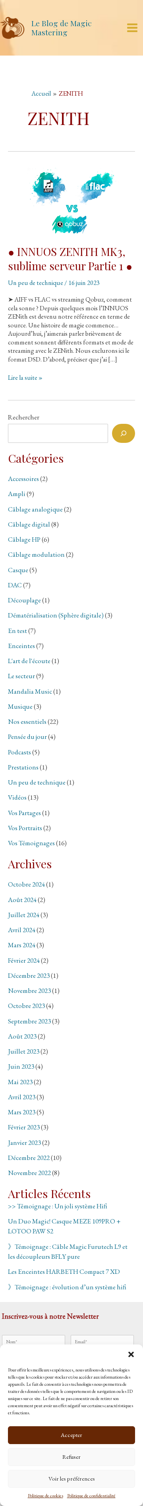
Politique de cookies (45, 1496)
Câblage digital (29, 524)
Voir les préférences (71, 1478)
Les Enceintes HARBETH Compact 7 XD (64, 1271)
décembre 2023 (29, 975)
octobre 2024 (26, 884)
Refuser (71, 1456)
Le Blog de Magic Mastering (61, 27)
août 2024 (22, 899)
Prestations (23, 767)
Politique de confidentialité (91, 1496)
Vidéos (17, 797)
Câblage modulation (36, 554)
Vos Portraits (25, 827)
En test (17, 630)
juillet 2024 (23, 914)
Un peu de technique (35, 282)
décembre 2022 (29, 1157)
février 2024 (24, 960)
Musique (20, 706)
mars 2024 (21, 945)
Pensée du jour (27, 736)
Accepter (71, 1435)
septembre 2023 (29, 1021)
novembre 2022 (29, 1172)
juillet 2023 (23, 1051)
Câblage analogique (35, 509)
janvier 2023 (24, 1142)
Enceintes (21, 645)
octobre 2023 (26, 1005)
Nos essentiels (27, 721)
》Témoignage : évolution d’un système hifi (67, 1287)
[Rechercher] (123, 433)
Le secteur (21, 675)
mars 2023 (21, 1112)
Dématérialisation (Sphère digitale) (56, 615)
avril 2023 (21, 1096)
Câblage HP (24, 539)
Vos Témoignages (31, 843)
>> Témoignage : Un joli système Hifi (57, 1206)
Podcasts (19, 752)
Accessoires (23, 478)
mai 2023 (20, 1081)
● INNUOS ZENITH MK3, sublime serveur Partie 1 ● (70, 258)
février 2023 (24, 1127)
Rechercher (23, 417)
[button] (131, 1354)
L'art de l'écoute (29, 660)
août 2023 (22, 1036)
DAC (15, 585)
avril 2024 (21, 929)
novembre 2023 (29, 990)
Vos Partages (24, 812)
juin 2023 (21, 1066)
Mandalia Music (30, 691)
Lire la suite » (25, 377)
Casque (18, 569)
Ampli (16, 493)
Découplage (24, 600)
